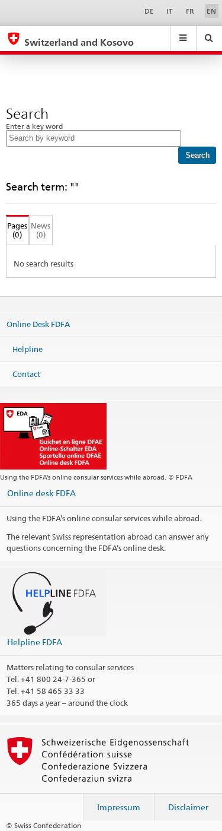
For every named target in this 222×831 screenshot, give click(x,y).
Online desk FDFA (41, 493)
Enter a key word (34, 126)
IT (169, 11)
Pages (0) (17, 230)
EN (211, 11)
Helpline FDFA (34, 642)
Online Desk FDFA (38, 324)
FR (190, 11)
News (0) (40, 230)
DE (149, 11)
